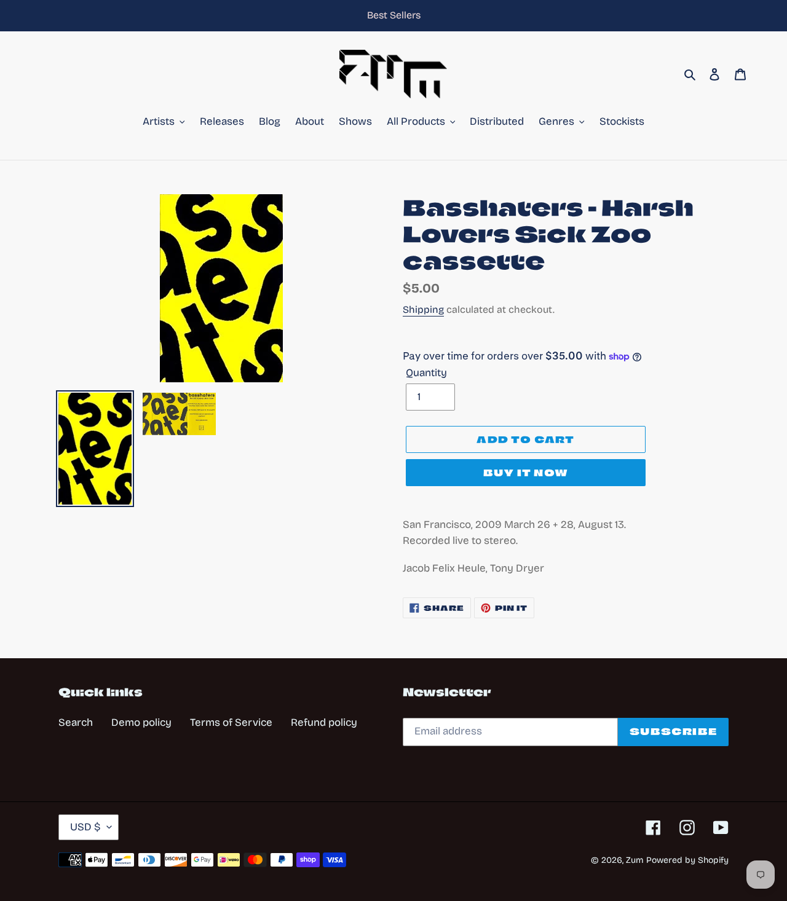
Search (75, 722)
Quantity (426, 372)
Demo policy (141, 722)
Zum (635, 860)
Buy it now (525, 472)
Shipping (423, 309)
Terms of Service (231, 722)
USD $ (85, 826)
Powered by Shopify (687, 860)
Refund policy (324, 722)
